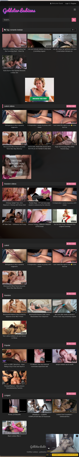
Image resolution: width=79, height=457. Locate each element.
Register (73, 3)
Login (67, 3)
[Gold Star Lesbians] (39, 11)
